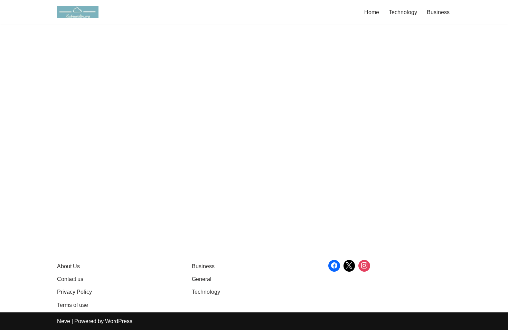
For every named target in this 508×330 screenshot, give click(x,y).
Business (438, 12)
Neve (63, 321)
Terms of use (72, 305)
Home (371, 12)
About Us (68, 266)
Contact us (70, 279)
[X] (349, 265)
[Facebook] (334, 265)
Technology (403, 12)
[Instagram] (364, 265)
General (201, 279)
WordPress (118, 321)
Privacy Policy (74, 292)
